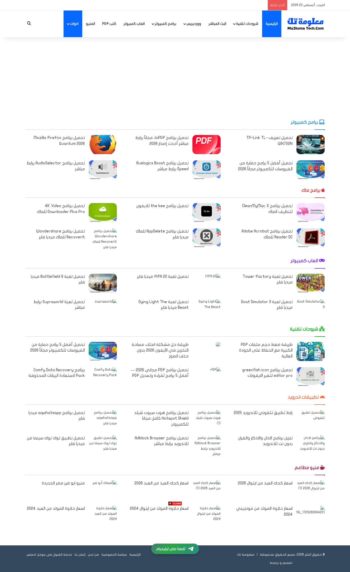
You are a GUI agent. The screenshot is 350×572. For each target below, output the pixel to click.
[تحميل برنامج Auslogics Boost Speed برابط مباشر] (206, 169)
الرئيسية (272, 24)
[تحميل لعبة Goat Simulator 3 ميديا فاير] (310, 308)
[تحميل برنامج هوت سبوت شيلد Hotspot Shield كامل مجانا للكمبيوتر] (206, 419)
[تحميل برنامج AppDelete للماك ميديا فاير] (206, 238)
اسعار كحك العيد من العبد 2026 (162, 483)
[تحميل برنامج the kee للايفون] (206, 212)
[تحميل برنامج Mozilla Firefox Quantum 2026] (103, 144)
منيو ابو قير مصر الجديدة (63, 483)
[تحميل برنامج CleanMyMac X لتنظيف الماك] (310, 212)
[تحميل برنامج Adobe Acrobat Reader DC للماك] (310, 238)
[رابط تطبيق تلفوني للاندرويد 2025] (310, 419)
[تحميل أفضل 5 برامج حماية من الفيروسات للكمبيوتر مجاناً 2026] (310, 169)
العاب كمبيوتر (134, 24)
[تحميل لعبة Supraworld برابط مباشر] (106, 306)
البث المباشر (217, 24)
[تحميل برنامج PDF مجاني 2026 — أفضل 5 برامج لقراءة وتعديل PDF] (215, 370)
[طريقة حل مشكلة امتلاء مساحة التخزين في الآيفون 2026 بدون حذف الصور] (218, 344)
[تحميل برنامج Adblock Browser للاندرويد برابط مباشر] (206, 446)
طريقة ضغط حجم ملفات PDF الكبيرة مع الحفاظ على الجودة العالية (266, 350)
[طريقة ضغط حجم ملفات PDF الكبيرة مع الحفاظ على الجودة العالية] (310, 351)
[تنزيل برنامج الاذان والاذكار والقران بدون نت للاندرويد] (310, 444)
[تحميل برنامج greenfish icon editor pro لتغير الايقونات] (310, 376)
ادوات (74, 24)
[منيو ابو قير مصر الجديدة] (104, 488)
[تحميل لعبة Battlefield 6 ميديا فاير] (103, 283)
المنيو (90, 24)
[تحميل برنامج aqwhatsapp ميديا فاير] (103, 419)
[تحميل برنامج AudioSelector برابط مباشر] (103, 169)
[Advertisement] (175, 78)
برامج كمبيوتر (165, 24)
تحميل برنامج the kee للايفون (162, 206)
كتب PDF (109, 24)
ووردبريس (194, 24)
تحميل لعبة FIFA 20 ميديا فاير (163, 276)
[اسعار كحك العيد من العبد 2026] (206, 490)
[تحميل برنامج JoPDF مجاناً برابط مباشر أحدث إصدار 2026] (206, 144)
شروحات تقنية (247, 24)
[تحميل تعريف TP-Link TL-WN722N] (310, 144)
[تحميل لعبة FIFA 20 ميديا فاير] (213, 279)
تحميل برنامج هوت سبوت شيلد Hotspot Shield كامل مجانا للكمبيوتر (161, 418)
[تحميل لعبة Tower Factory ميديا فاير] (310, 283)
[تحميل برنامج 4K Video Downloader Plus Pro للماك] (103, 212)
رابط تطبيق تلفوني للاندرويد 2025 (263, 413)
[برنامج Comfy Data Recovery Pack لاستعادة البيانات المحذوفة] (103, 376)
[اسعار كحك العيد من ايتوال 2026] (310, 490)
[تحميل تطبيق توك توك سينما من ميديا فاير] (103, 444)
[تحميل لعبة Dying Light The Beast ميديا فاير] (206, 308)
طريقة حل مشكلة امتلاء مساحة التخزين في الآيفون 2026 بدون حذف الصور (160, 350)
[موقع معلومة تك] (305, 24)
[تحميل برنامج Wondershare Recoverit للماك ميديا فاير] (103, 239)
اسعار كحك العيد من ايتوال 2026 (265, 483)
